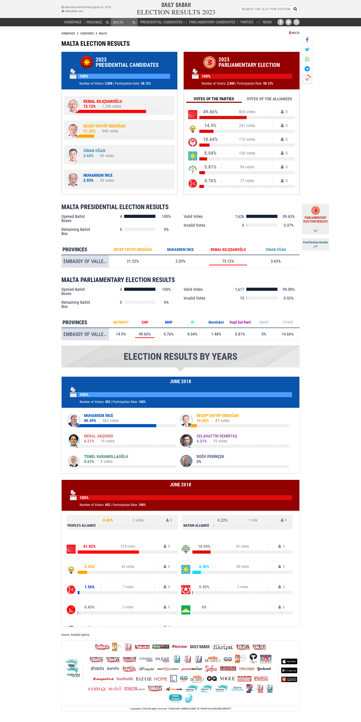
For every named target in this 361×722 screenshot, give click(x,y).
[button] (107, 22)
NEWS (267, 22)
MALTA (295, 32)
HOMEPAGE (73, 22)
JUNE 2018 (180, 381)
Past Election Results (315, 242)
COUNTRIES (87, 33)
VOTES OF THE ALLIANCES (269, 98)
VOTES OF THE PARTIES (214, 98)
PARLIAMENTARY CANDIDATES (212, 22)
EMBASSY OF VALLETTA (86, 261)
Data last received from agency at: (87, 7)
